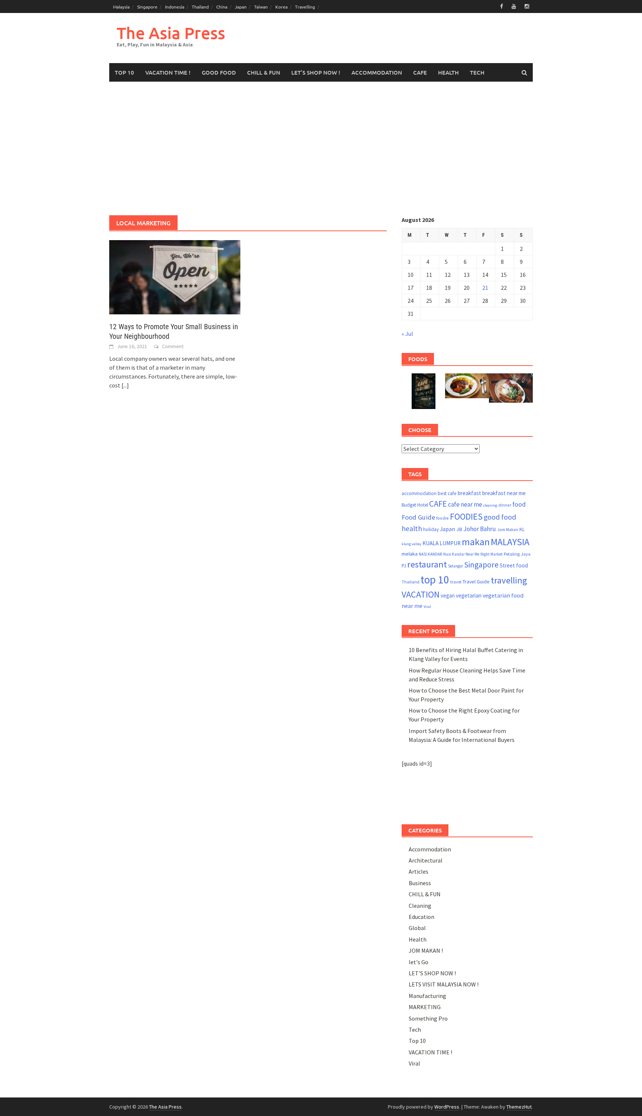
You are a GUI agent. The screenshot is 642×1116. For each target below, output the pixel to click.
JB (459, 529)
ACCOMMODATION (376, 72)
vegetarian (469, 595)
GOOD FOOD (219, 72)
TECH (477, 72)
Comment (173, 346)
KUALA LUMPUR (441, 543)
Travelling (305, 7)
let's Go (418, 962)
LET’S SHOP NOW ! (315, 72)
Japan (241, 7)
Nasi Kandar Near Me (461, 554)
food (519, 504)
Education (421, 916)
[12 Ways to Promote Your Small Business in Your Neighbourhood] (174, 276)
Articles (418, 871)
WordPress (446, 1106)
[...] (125, 385)
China (221, 7)
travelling (509, 580)
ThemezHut (519, 1106)
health (412, 528)
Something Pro (428, 1018)
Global (417, 928)
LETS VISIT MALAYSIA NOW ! (444, 984)
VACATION (421, 594)
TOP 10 (124, 72)
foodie (442, 518)
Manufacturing (427, 995)
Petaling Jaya (517, 554)
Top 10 (417, 1040)
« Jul (407, 333)
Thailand (200, 7)
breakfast (469, 493)
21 (485, 287)
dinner (504, 505)
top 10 (435, 579)
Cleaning (420, 905)
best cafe (447, 493)
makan (476, 542)
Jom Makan (507, 529)
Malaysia (121, 7)
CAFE (420, 72)
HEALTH (448, 72)
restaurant (427, 564)
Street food (514, 565)
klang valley (411, 543)
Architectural (425, 860)
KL (522, 529)
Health (418, 939)
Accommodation (430, 849)
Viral (427, 606)
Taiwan (261, 7)
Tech (415, 1029)
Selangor (455, 566)
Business (420, 883)
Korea (281, 7)
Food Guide (418, 517)
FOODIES (466, 516)
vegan (448, 595)
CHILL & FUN (263, 72)
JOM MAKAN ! (426, 950)
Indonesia (174, 7)
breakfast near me (504, 493)
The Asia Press (171, 33)
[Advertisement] (321, 148)
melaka (410, 553)
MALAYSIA (510, 542)
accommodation (419, 493)
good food (500, 517)
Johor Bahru (479, 529)
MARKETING (425, 1007)
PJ (404, 566)
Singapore (147, 7)
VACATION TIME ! (168, 72)
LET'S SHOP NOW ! (432, 973)
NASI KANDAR (430, 554)
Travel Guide (476, 581)
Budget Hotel (415, 505)
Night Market (491, 554)
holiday (431, 529)
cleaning (490, 505)
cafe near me (465, 504)
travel (455, 582)
